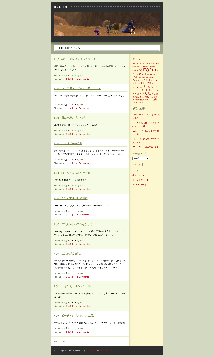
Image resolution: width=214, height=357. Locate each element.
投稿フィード (138, 175)
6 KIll (153, 63)
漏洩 (146, 100)
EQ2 (147, 69)
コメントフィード (140, 180)
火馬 (150, 100)
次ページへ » (60, 341)
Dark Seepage (137, 66)
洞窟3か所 (139, 99)
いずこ (152, 77)
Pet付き (153, 74)
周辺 (154, 94)
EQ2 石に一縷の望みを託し (71, 117)
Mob (139, 74)
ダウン (153, 83)
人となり (138, 94)
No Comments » (83, 79)
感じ (155, 97)
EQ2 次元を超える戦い (68, 253)
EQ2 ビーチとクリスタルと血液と (74, 315)
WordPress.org (139, 184)
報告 (137, 97)
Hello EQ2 (61, 7)
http (158, 70)
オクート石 (153, 80)
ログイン (136, 170)
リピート (138, 90)
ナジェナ (139, 86)
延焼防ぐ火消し (147, 97)
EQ (140, 70)
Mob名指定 (146, 74)
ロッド (151, 90)
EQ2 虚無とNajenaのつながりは (73, 224)
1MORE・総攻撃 (138, 63)
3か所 (147, 63)
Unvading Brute (144, 77)
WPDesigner (106, 350)
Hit (154, 70)
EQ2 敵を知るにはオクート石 (72, 172)
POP (135, 76)
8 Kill (157, 63)
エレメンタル (141, 80)
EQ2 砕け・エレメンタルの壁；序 (74, 59)
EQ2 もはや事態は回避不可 (71, 198)
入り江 (146, 93)
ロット (145, 90)
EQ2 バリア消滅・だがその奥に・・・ (77, 88)
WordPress (91, 350)
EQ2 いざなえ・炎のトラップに (73, 286)
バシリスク (151, 87)
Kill (134, 73)
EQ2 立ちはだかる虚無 (68, 143)
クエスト (70, 79)
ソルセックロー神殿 (141, 83)
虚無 (155, 99)
